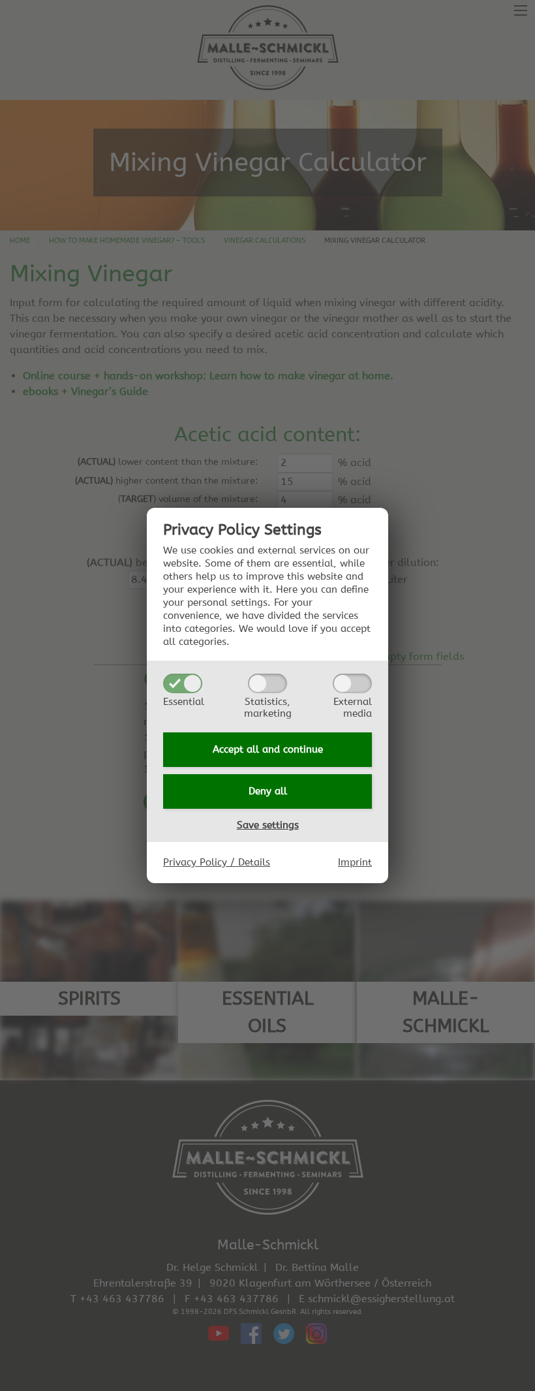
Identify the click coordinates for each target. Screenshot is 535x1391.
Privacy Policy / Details (216, 862)
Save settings (268, 825)
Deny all (268, 791)
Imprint (355, 862)
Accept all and (268, 749)
